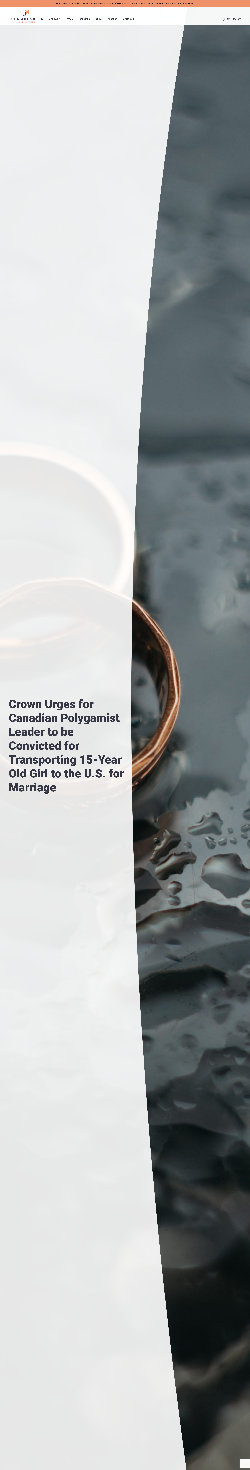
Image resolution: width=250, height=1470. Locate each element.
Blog (99, 19)
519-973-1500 (233, 19)
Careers (112, 19)
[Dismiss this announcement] (247, 3)
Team (70, 19)
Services (85, 19)
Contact (128, 19)
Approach (55, 19)
